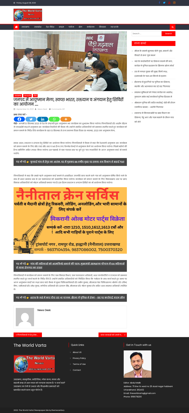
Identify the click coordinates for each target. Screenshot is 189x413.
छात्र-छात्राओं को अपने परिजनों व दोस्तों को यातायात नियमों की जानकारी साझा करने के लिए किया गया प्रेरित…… (114, 334)
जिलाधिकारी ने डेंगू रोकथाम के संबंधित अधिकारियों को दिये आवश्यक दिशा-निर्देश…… (29, 334)
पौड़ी (35, 95)
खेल (80, 27)
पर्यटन (71, 27)
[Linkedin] (42, 119)
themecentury (58, 410)
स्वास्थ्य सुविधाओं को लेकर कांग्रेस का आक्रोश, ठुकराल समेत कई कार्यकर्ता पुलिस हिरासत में (153, 94)
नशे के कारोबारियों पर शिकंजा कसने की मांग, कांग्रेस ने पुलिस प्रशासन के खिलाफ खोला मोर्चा (154, 63)
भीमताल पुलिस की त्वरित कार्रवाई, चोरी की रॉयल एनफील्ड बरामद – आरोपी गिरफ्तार (154, 104)
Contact (77, 370)
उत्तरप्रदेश (37, 27)
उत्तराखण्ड (25, 27)
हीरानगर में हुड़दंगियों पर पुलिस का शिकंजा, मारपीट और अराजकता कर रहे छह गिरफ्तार (152, 84)
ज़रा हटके (114, 27)
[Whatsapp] (54, 119)
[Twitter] (31, 119)
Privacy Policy (79, 358)
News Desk (42, 109)
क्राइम (61, 27)
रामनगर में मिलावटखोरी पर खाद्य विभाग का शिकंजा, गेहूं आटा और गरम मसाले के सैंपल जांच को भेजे (154, 117)
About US (77, 352)
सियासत (102, 27)
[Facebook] (19, 119)
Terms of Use (79, 364)
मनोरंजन (90, 27)
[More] (65, 119)
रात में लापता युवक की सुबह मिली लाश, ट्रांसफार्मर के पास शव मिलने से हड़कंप (150, 73)
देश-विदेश (50, 27)
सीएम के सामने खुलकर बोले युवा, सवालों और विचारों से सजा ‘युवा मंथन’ (153, 53)
